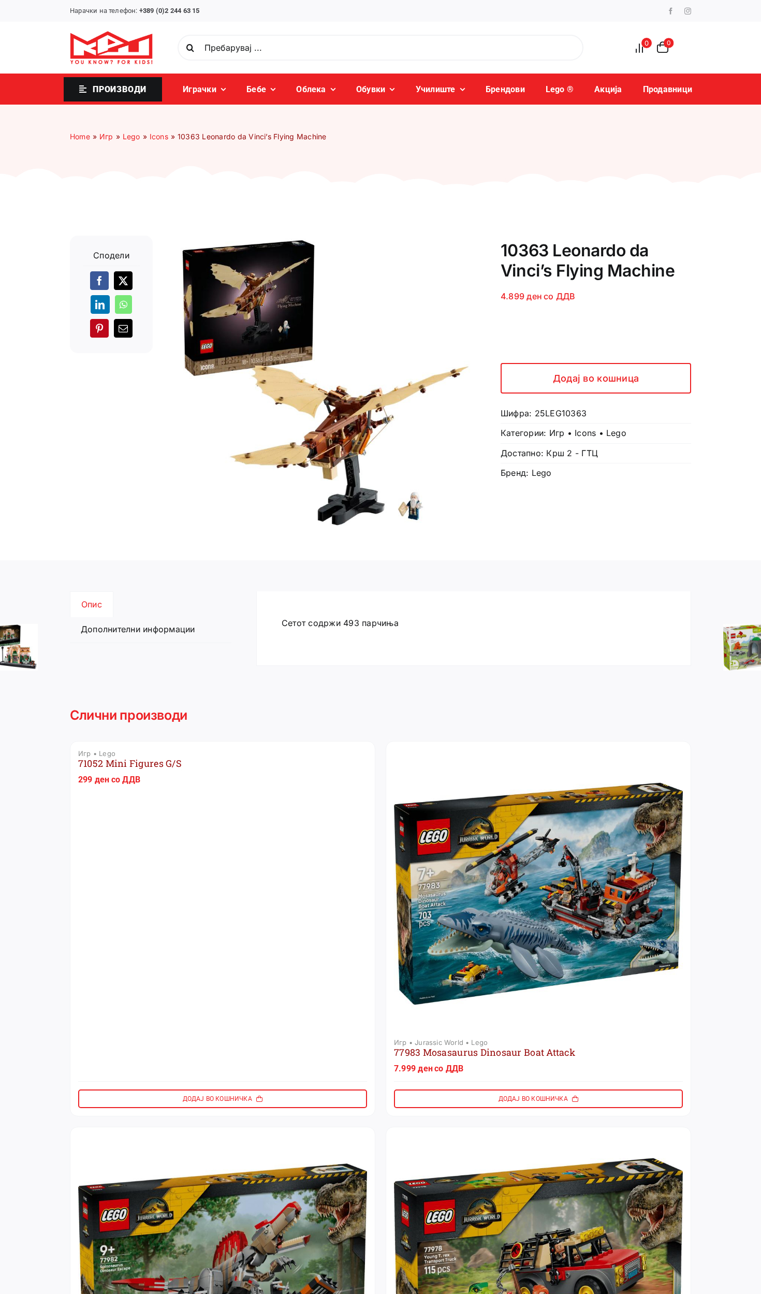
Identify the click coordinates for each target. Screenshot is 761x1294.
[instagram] (687, 11)
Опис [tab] (91, 604)
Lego (616, 433)
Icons (585, 433)
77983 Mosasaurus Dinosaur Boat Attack (484, 1052)
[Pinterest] (99, 328)
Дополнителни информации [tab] (138, 629)
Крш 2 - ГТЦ (572, 453)
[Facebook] (99, 281)
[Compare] (642, 48)
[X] (123, 281)
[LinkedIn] (100, 304)
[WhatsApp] (123, 304)
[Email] (123, 328)
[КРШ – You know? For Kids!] (111, 35)
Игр (557, 433)
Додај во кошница (596, 378)
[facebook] (670, 11)
